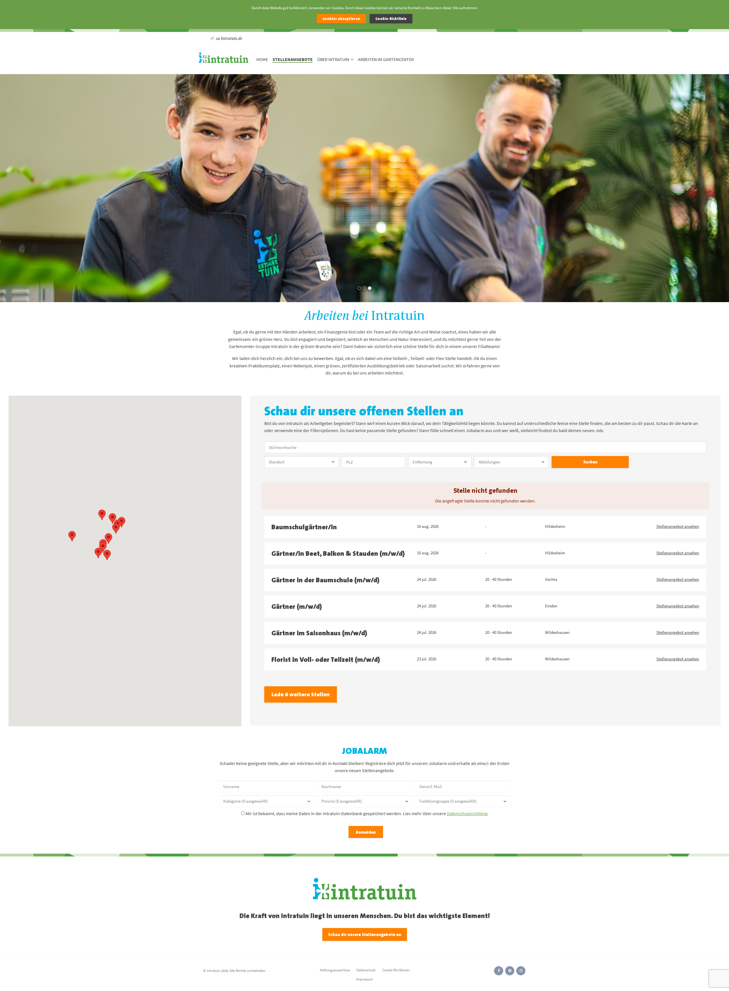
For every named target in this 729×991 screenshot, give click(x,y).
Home (262, 59)
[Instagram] (520, 970)
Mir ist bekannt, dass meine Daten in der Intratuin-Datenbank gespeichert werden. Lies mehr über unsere (366, 813)
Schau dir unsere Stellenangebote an (364, 934)
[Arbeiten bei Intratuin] (223, 59)
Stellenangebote (293, 59)
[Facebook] (498, 970)
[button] (72, 536)
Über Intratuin (333, 59)
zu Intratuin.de (229, 38)
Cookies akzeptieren (341, 19)
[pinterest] (509, 970)
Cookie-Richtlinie (391, 19)
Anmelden (366, 832)
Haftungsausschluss (335, 970)
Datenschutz (366, 970)
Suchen (590, 461)
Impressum (364, 979)
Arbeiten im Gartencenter (386, 59)
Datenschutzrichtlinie (467, 813)
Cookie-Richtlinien (395, 970)
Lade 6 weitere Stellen (300, 694)
